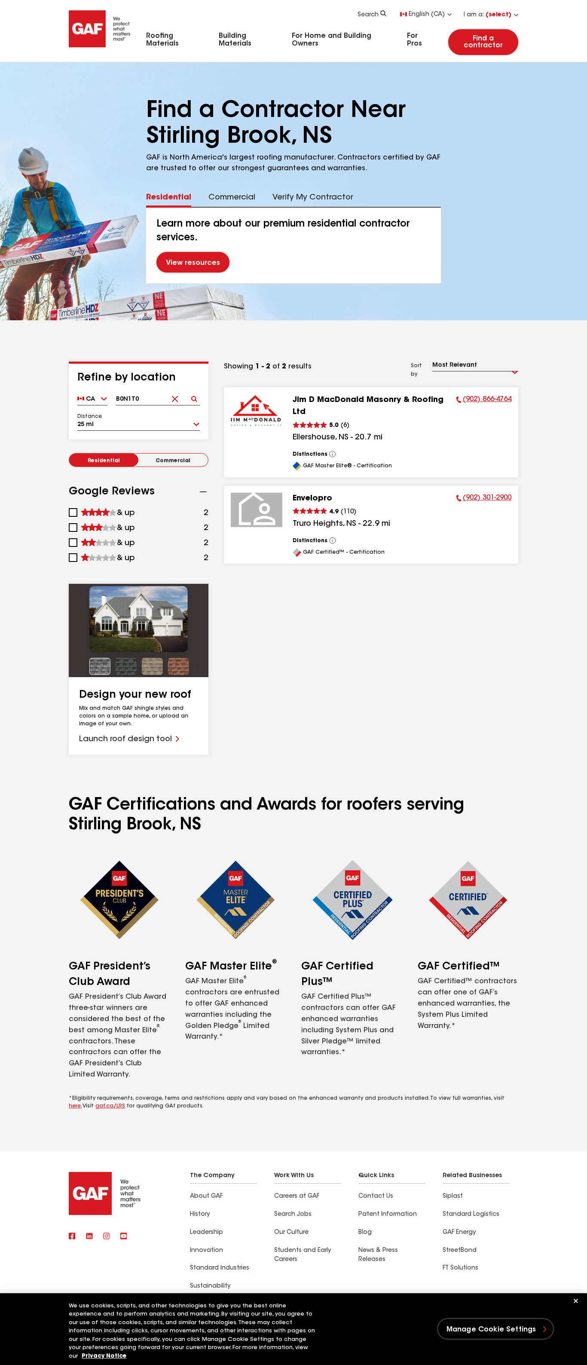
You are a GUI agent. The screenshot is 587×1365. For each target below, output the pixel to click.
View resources (193, 263)
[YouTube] (123, 1237)
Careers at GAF (296, 1196)
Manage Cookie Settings (491, 1329)
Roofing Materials (162, 40)
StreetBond (460, 1251)
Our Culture (291, 1233)
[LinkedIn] (89, 1237)
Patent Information (387, 1215)
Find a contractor (483, 42)
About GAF (206, 1196)
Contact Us (375, 1196)
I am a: (487, 15)
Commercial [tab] (231, 198)
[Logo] (100, 48)
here (75, 1106)
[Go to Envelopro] (256, 510)
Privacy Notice (104, 1356)
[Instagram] (106, 1237)
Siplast (453, 1196)
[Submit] (194, 396)
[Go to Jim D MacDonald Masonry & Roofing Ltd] (256, 411)
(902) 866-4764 (483, 400)
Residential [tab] (168, 198)
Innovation (206, 1251)
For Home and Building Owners (331, 40)
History (200, 1215)
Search (368, 15)
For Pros (414, 40)
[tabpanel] (293, 245)
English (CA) (427, 15)
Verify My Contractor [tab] (312, 198)
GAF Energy (459, 1233)
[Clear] (175, 396)
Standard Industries (219, 1268)
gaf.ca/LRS (110, 1106)
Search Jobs (293, 1215)
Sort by (416, 370)
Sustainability (210, 1286)
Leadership (206, 1233)
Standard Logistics (471, 1215)
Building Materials (235, 40)
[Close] (576, 1301)
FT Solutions (460, 1268)
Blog (365, 1233)
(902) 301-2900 (483, 499)
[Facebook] (72, 1237)
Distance (89, 416)
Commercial (173, 460)
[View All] (332, 454)
